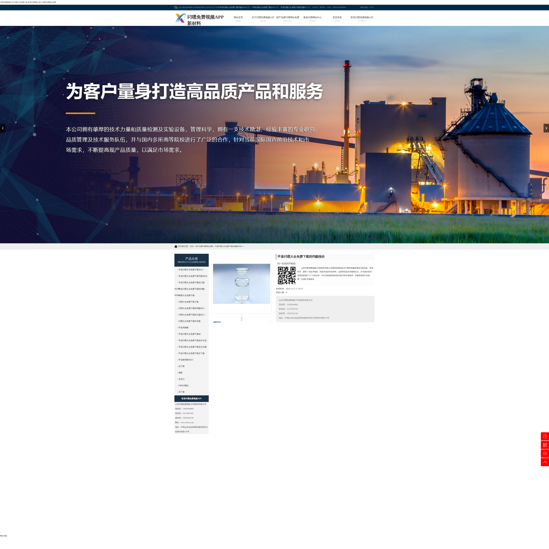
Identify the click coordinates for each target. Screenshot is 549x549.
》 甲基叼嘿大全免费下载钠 (247, 509)
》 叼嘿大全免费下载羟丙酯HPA (219, 505)
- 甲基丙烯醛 (183, 328)
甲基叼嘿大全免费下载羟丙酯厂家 (272, 452)
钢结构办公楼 (210, 470)
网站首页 (238, 17)
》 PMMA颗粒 (180, 526)
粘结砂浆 (328, 470)
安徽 (284, 546)
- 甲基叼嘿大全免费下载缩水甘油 (192, 340)
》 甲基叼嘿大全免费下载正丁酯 (249, 513)
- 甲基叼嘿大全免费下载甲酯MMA (192, 276)
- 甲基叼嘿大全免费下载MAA (190, 270)
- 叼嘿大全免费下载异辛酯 (189, 321)
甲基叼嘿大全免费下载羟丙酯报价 (272, 406)
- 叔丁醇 (181, 366)
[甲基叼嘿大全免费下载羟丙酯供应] (313, 402)
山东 (270, 546)
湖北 (293, 546)
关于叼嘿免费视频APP (263, 17)
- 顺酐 (180, 373)
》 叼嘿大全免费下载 (214, 500)
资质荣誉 (337, 17)
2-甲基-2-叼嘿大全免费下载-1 (232, 353)
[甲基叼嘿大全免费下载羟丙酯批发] (354, 402)
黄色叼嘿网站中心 (312, 17)
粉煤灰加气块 (225, 470)
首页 (191, 246)
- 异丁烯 (181, 392)
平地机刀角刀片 (353, 470)
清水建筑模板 (290, 470)
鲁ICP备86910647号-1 (312, 542)
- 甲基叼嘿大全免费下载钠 (189, 334)
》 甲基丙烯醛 (211, 509)
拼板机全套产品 (279, 470)
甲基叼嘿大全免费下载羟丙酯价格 (231, 452)
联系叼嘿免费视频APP (362, 17)
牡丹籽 (232, 470)
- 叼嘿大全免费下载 (186, 295)
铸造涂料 (256, 470)
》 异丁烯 (209, 526)
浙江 (279, 546)
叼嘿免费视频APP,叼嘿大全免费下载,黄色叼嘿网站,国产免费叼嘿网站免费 (28, 2)
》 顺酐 (208, 522)
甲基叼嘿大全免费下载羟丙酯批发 (355, 406)
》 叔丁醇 (178, 522)
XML (372, 7)
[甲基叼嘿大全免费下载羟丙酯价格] (231, 448)
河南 (289, 546)
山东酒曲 (238, 470)
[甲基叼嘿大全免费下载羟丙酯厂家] (272, 448)
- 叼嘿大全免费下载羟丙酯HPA (190, 308)
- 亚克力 (181, 379)
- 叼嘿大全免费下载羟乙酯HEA (191, 315)
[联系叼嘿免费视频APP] (545, 453)
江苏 (275, 546)
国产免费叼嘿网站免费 (287, 17)
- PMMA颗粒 (183, 386)
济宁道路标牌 (247, 470)
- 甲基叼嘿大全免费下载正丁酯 (191, 353)
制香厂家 (343, 470)
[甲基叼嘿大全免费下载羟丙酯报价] (272, 402)
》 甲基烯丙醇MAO (244, 518)
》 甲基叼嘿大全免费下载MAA (188, 492)
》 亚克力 (239, 522)
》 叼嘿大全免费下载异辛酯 (186, 509)
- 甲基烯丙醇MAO (185, 360)
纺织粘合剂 (200, 470)
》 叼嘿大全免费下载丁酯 (246, 500)
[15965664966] (545, 436)
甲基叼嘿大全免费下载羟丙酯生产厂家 (237, 348)
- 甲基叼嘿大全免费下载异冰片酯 (192, 347)
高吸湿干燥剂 (306, 470)
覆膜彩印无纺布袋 (266, 470)
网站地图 (364, 7)
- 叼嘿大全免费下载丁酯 (188, 302)
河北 (265, 546)
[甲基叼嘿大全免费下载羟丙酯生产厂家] (231, 402)
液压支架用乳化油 (318, 470)
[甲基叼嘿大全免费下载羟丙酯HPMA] (313, 448)
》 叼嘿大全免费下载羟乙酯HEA (249, 505)
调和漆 (217, 470)
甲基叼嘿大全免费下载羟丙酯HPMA (229, 246)
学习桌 (298, 470)
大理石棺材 (336, 470)
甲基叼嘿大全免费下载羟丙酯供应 (314, 406)
